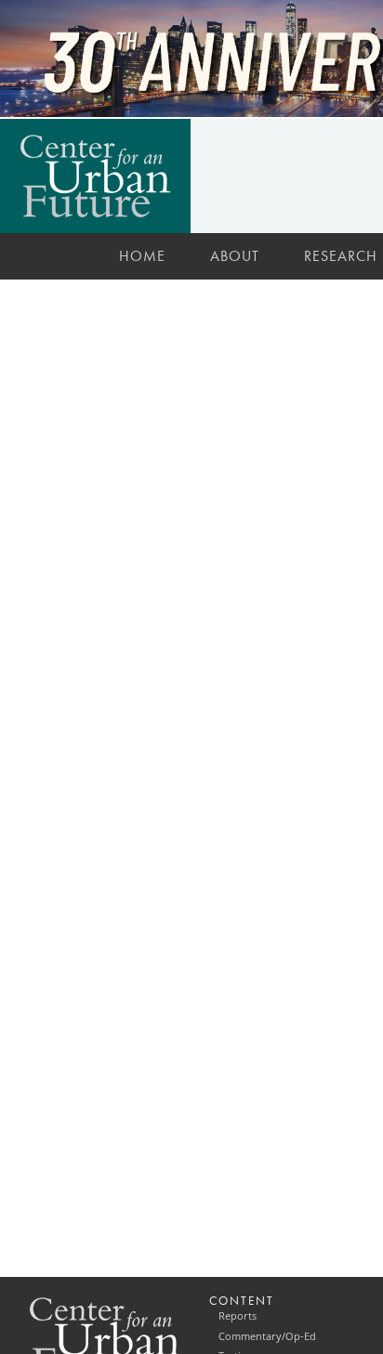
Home (142, 256)
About (234, 256)
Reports (237, 1315)
